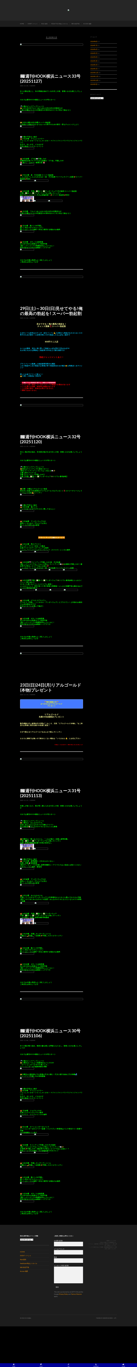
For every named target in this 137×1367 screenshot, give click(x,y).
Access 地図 (87, 23)
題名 (55, 1257)
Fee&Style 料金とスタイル (59, 23)
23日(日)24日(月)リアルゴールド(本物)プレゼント (50, 687)
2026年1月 (93, 69)
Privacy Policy (63, 1294)
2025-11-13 (24, 694)
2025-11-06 (24, 1040)
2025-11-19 (24, 446)
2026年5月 (93, 53)
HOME (22, 23)
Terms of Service (76, 1294)
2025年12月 (94, 72)
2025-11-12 (24, 800)
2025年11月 (94, 76)
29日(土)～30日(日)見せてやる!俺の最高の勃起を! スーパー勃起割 (51, 311)
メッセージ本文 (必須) (61, 1265)
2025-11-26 (24, 86)
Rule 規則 (44, 23)
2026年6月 (93, 49)
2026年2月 (93, 65)
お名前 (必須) (58, 1240)
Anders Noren (108, 1318)
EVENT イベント (33, 23)
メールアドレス (59, 1249)
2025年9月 (93, 84)
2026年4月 (93, 57)
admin (32, 86)
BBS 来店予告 (76, 23)
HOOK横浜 (28, 1318)
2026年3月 (93, 61)
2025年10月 (94, 80)
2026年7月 (93, 45)
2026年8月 (93, 41)
